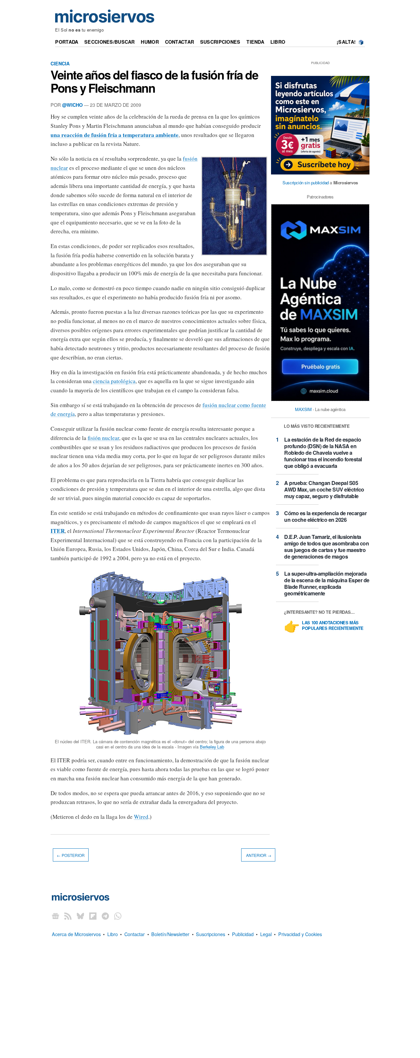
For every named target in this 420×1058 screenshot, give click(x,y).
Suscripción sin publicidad (306, 182)
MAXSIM (303, 409)
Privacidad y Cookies (300, 934)
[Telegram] (105, 916)
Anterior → (258, 855)
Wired (141, 816)
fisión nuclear (103, 438)
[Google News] (55, 916)
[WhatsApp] (117, 916)
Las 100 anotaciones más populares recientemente (333, 625)
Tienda (255, 41)
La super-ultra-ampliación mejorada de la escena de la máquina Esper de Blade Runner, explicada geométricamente (326, 583)
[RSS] (68, 916)
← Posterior (71, 855)
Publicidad (243, 934)
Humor (149, 41)
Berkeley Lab (212, 747)
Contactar (179, 41)
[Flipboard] (92, 916)
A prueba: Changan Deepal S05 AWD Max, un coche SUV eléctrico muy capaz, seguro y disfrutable (324, 489)
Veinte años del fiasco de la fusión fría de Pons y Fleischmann (154, 81)
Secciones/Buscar (109, 41)
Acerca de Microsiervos (76, 934)
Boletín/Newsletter (170, 934)
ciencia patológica (114, 381)
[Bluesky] (80, 916)
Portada (66, 41)
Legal (266, 934)
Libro (277, 41)
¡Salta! (346, 41)
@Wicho (72, 105)
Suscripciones (220, 41)
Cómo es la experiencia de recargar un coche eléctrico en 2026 (325, 516)
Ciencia (60, 63)
